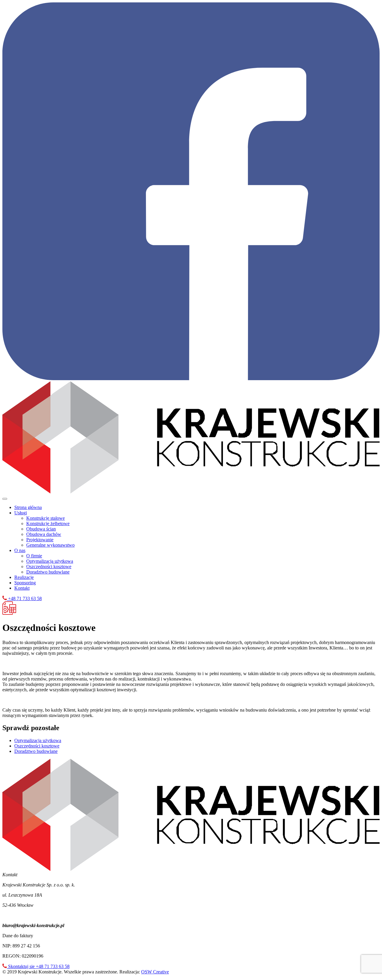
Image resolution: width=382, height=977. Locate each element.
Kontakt (22, 588)
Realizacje (24, 577)
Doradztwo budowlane (48, 571)
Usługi (20, 512)
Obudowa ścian (41, 528)
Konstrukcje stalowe (45, 518)
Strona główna (28, 507)
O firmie (34, 555)
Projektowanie (39, 539)
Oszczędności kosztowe (48, 566)
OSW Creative (155, 971)
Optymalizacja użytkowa (49, 561)
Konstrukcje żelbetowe (48, 523)
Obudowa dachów (43, 534)
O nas (19, 550)
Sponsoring (25, 582)
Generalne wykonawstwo (50, 545)
